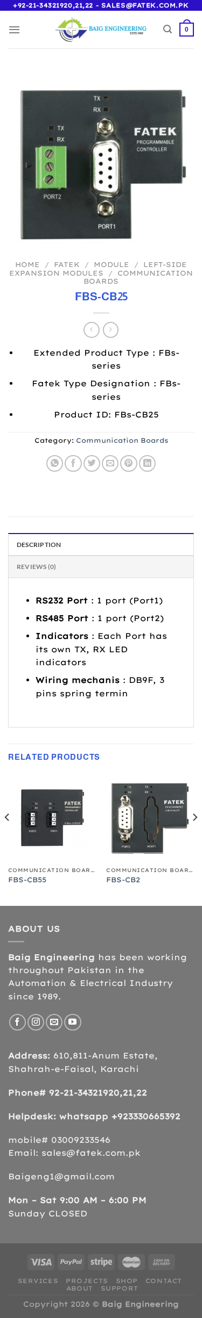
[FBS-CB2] (150, 818)
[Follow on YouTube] (72, 1022)
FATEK (67, 264)
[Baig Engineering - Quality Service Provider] (101, 29)
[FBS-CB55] (52, 818)
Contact (163, 1281)
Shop (127, 1281)
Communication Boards (138, 277)
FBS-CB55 (27, 879)
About (79, 1288)
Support (119, 1288)
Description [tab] (39, 545)
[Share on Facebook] (73, 463)
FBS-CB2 (123, 879)
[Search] (167, 29)
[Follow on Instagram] (35, 1022)
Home (27, 264)
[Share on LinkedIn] (147, 463)
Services (38, 1281)
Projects (87, 1281)
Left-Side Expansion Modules (98, 268)
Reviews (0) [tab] (37, 567)
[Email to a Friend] (110, 463)
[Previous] (7, 839)
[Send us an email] (54, 1022)
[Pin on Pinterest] (128, 463)
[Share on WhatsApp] (54, 463)
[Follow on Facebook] (17, 1022)
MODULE (111, 264)
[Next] (194, 839)
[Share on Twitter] (91, 463)
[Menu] (14, 29)
